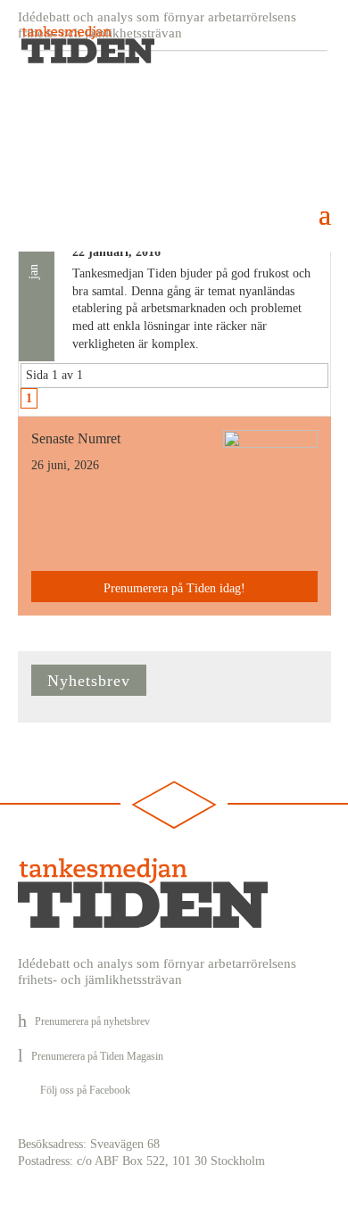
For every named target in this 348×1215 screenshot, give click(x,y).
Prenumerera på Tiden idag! (174, 588)
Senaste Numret (75, 438)
